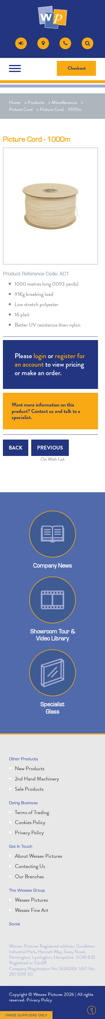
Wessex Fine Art (31, 910)
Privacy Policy (29, 832)
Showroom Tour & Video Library (52, 635)
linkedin (28, 936)
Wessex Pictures (31, 900)
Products (36, 102)
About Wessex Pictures (38, 856)
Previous (50, 448)
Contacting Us (30, 866)
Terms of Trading (32, 812)
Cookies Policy (30, 822)
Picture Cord (21, 109)
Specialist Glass (52, 707)
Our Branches (29, 876)
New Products (29, 768)
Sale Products (29, 789)
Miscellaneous (64, 102)
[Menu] (16, 68)
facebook (40, 936)
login (40, 356)
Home (14, 102)
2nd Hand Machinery (37, 779)
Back (15, 448)
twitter (15, 936)
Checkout (77, 68)
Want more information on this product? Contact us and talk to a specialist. (46, 411)
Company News (52, 565)
